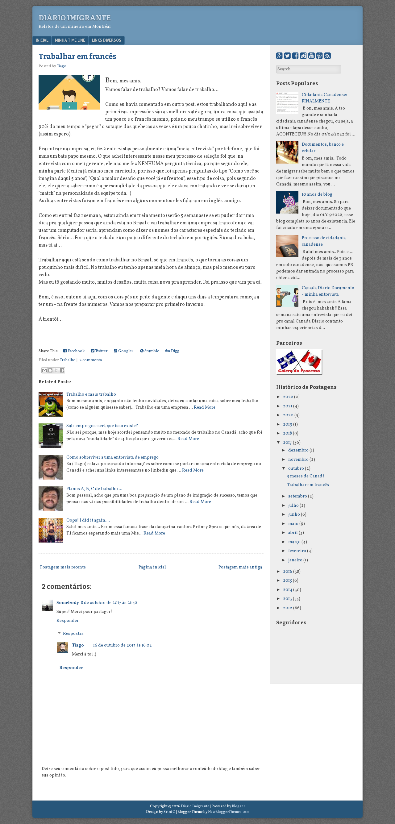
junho (294, 515)
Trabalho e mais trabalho (91, 394)
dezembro (298, 450)
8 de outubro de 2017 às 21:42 (109, 603)
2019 (287, 424)
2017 (287, 443)
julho (293, 506)
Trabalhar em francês (77, 56)
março (294, 542)
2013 (287, 599)
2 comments (90, 360)
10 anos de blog (317, 195)
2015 (287, 581)
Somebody (67, 603)
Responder (67, 621)
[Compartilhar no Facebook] (62, 370)
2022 (288, 397)
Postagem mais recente (63, 567)
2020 (288, 415)
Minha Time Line (70, 40)
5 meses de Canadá (306, 476)
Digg (174, 351)
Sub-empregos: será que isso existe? (102, 426)
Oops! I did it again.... (88, 520)
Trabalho (68, 360)
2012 (287, 608)
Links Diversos (106, 40)
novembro (298, 460)
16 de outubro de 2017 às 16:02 (122, 645)
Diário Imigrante (75, 18)
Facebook (76, 351)
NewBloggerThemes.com (228, 811)
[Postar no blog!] (50, 370)
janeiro (295, 560)
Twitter (101, 351)
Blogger (238, 806)
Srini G (169, 811)
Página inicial (152, 567)
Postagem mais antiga (240, 567)
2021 (287, 406)
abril (293, 533)
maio (293, 524)
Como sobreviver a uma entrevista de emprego (112, 457)
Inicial (42, 40)
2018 (287, 433)
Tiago (78, 645)
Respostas (73, 634)
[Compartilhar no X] (56, 370)
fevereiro (297, 551)
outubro (296, 469)
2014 (287, 590)
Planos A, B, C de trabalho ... (94, 489)
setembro (297, 496)
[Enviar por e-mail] (44, 370)
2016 (287, 572)
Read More (204, 407)
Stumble (151, 351)
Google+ (125, 351)
